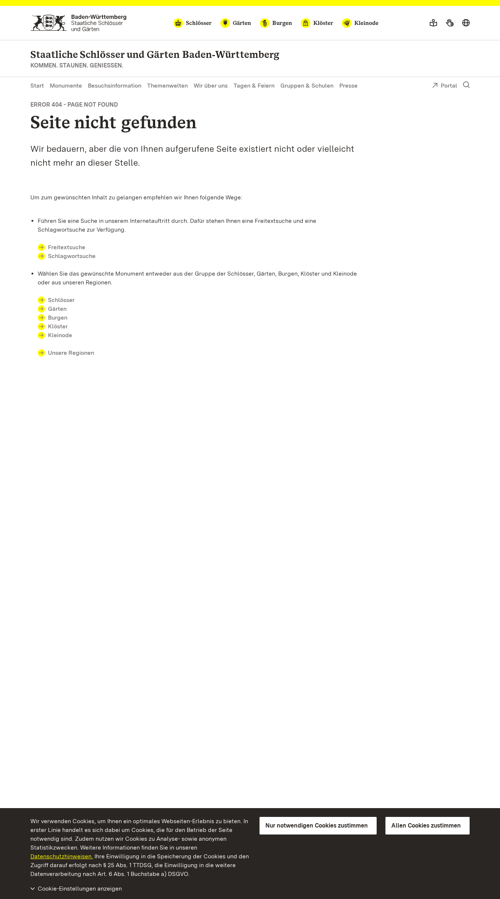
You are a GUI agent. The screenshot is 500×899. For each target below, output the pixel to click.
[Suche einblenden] (466, 85)
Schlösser (61, 299)
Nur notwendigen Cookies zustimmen (316, 825)
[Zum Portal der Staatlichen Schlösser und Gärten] (78, 23)
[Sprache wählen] (466, 23)
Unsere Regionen (71, 352)
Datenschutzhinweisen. (61, 856)
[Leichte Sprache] (433, 23)
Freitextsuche (66, 247)
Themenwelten (167, 85)
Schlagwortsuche (72, 256)
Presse (348, 85)
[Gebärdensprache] (449, 23)
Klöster (58, 326)
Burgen (57, 317)
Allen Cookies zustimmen (426, 825)
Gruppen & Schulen (306, 85)
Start (37, 85)
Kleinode (60, 335)
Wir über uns (211, 85)
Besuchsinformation (114, 85)
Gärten (57, 308)
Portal (449, 85)
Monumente (66, 85)
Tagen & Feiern (254, 85)
